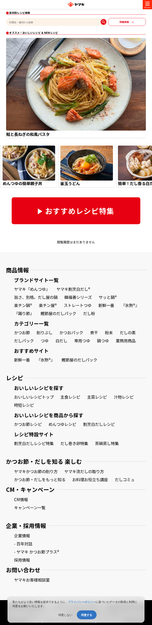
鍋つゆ (103, 341)
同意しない (65, 615)
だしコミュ (125, 479)
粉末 (109, 332)
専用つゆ (82, 341)
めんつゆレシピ (62, 424)
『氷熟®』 (130, 305)
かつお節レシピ (28, 424)
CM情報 (21, 499)
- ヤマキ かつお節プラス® (36, 552)
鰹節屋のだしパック (58, 313)
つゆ (44, 341)
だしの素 (128, 332)
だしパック (24, 341)
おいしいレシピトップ (34, 397)
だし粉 (89, 313)
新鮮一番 (106, 305)
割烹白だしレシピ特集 (34, 443)
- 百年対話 (23, 544)
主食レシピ (70, 397)
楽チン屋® (48, 305)
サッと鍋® (108, 297)
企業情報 (22, 535)
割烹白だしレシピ (99, 424)
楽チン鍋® (23, 305)
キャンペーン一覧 (30, 507)
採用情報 (22, 560)
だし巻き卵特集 (74, 443)
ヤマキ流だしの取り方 (84, 471)
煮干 (94, 332)
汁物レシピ (124, 397)
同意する (86, 615)
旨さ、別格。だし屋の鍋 (36, 297)
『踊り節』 (24, 313)
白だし (61, 341)
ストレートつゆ (77, 305)
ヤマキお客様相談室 (32, 580)
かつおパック (71, 332)
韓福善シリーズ (78, 297)
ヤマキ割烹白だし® (73, 289)
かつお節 (22, 332)
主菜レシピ (97, 397)
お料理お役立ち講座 (90, 479)
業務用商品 (126, 341)
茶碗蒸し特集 (107, 443)
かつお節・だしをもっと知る (40, 479)
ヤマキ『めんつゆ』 (32, 289)
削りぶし (44, 332)
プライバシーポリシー (82, 601)
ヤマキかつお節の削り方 (36, 471)
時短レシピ (24, 405)
